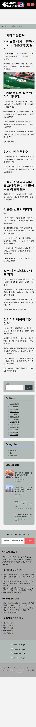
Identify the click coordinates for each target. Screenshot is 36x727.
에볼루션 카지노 (9, 633)
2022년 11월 (14, 419)
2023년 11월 (14, 409)
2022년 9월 (14, 425)
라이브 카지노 (8, 623)
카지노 (8, 41)
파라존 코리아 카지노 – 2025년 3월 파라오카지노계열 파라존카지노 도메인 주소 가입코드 (18, 577)
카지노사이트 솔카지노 (11, 612)
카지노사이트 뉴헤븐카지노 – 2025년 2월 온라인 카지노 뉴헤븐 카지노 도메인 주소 (18, 589)
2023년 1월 (14, 414)
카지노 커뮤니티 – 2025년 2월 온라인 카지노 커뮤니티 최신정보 (23, 489)
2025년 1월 (14, 407)
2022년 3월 (14, 430)
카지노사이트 (8, 631)
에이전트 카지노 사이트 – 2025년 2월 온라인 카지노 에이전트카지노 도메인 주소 (18, 604)
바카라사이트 (8, 628)
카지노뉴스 (14, 455)
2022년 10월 (14, 422)
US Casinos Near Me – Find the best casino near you (23, 504)
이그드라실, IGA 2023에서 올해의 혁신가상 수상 (23, 515)
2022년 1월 (14, 435)
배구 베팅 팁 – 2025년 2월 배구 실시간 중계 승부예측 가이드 (23, 475)
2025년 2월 (14, 404)
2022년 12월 (14, 417)
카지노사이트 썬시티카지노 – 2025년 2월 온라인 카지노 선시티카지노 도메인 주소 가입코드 (18, 583)
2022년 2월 (14, 432)
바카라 (19, 54)
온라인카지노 (8, 625)
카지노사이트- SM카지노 (12, 593)
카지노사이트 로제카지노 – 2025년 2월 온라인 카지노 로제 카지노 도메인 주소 (18, 609)
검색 (7, 384)
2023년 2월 (14, 412)
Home (4, 26)
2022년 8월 (14, 427)
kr (11, 453)
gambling (13, 450)
